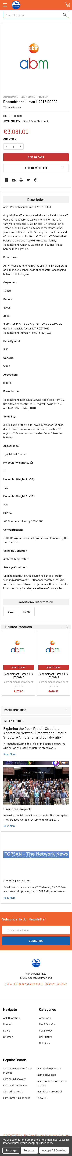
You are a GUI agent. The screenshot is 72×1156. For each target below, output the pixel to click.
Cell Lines (44, 1043)
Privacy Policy (36, 1129)
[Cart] (67, 4)
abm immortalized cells (16, 1097)
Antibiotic (45, 1017)
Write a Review (12, 107)
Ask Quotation (11, 1017)
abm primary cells (13, 1091)
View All (41, 1097)
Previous (62, 627)
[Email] (14, 180)
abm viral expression (49, 1068)
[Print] (21, 180)
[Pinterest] (36, 180)
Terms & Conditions (36, 1116)
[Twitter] (28, 180)
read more (9, 754)
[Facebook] (6, 180)
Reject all (29, 1150)
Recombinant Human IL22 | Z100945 (18, 675)
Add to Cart (19, 667)
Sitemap (8, 1036)
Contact (8, 1024)
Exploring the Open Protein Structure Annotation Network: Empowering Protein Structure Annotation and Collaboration (35, 732)
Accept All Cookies (54, 1150)
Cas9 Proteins (47, 1024)
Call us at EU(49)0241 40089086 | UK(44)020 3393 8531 (36, 984)
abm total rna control (49, 1091)
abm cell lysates (46, 1074)
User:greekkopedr (17, 809)
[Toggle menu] (5, 5)
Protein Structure (16, 881)
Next (66, 627)
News (6, 1030)
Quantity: (10, 139)
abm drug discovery (14, 1078)
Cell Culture (45, 1036)
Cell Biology (45, 1030)
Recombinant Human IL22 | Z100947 (53, 675)
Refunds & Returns (36, 1124)
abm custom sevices (15, 1085)
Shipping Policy (36, 1120)
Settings (10, 1150)
